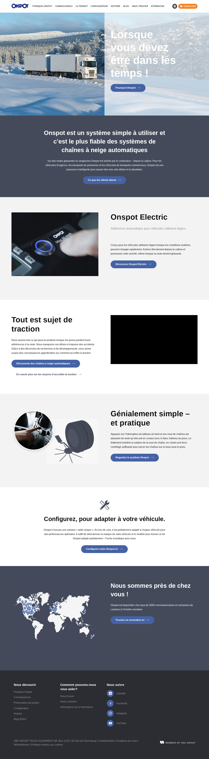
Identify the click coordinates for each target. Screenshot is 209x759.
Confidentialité (106, 741)
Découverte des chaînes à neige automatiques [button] (43, 363)
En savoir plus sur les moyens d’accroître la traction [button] (46, 374)
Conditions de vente (126, 741)
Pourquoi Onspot (23, 692)
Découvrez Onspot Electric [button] (131, 264)
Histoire (18, 713)
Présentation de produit (26, 702)
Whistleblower (21, 744)
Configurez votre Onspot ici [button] (102, 549)
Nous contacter (68, 701)
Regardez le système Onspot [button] (132, 457)
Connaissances (22, 697)
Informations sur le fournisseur (76, 707)
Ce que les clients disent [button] (102, 180)
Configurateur (21, 708)
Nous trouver (67, 696)
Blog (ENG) (20, 719)
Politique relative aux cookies (47, 744)
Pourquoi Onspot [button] (126, 87)
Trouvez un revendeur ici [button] (130, 620)
